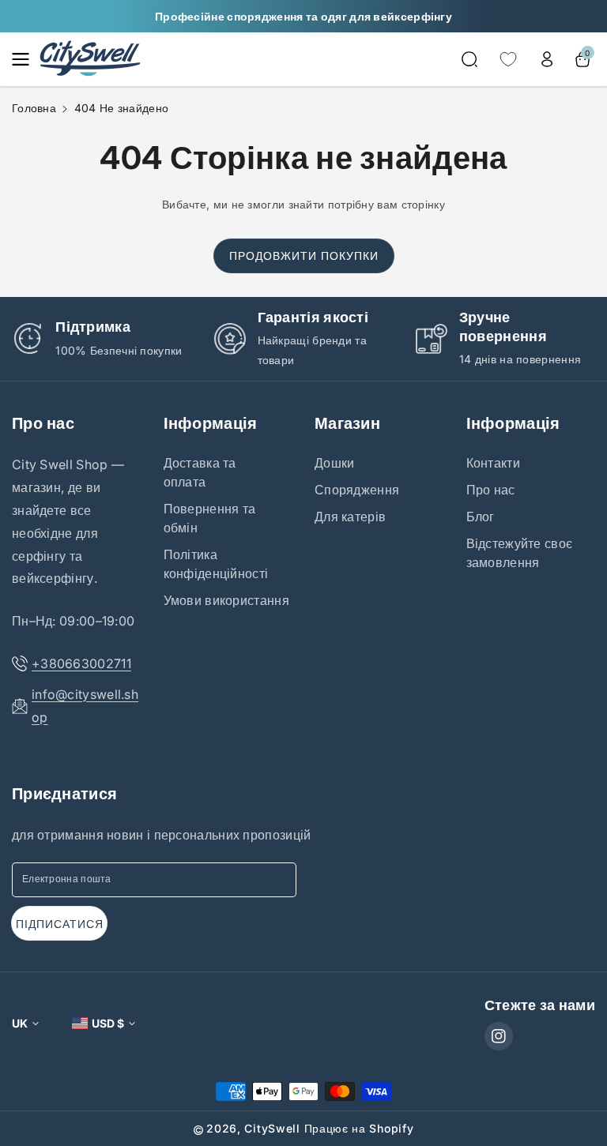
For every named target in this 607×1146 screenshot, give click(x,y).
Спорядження (357, 490)
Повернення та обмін (210, 518)
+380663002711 (81, 663)
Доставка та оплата (200, 472)
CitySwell (272, 1128)
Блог (480, 516)
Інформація (211, 423)
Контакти (493, 463)
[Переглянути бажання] (508, 59)
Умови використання (226, 600)
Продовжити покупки (304, 255)
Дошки (335, 463)
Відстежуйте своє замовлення (519, 552)
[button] (25, 59)
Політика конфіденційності (216, 564)
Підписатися (60, 923)
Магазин (347, 423)
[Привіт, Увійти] (546, 59)
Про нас (43, 423)
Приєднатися (64, 793)
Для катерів (350, 516)
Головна (34, 108)
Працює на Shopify (359, 1128)
